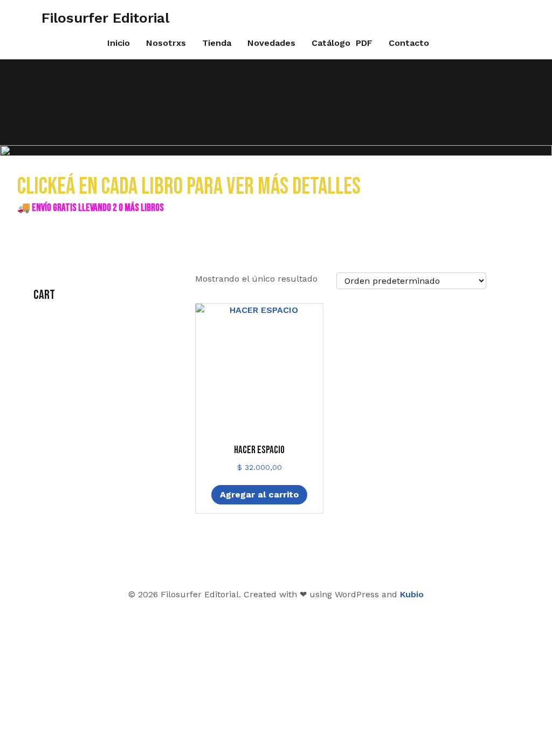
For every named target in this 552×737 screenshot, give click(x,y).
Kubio (412, 594)
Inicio (118, 43)
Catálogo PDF (342, 43)
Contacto (409, 43)
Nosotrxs (166, 43)
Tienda (216, 43)
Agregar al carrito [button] (259, 494)
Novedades (271, 43)
